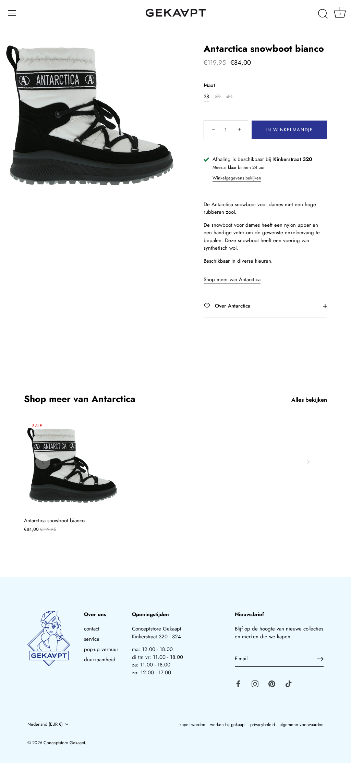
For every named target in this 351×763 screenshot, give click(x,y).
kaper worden (192, 724)
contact (91, 629)
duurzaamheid (100, 659)
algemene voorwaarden (302, 724)
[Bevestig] (320, 658)
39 (218, 96)
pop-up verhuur (101, 649)
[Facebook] (238, 683)
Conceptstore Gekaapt (64, 742)
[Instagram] (255, 683)
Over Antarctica (232, 306)
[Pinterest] (271, 683)
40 (229, 96)
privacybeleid (262, 724)
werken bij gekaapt (227, 724)
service (91, 639)
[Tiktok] (288, 683)
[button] (42, 461)
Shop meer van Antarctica (232, 279)
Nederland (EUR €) (45, 724)
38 (206, 96)
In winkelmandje (289, 129)
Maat (209, 85)
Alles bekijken (309, 400)
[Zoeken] (322, 14)
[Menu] (12, 13)
